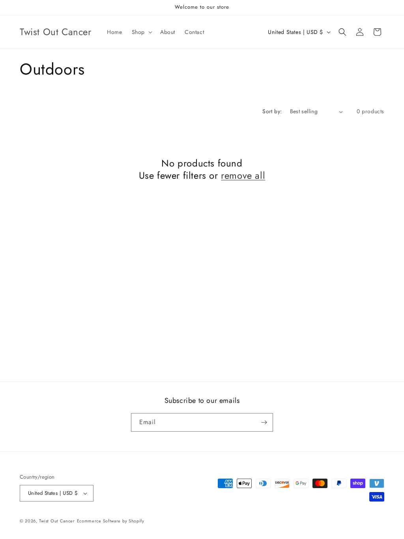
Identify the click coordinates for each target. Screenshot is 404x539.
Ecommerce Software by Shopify (110, 521)
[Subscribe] (264, 422)
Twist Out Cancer (57, 521)
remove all (243, 175)
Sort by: (272, 111)
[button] (141, 32)
